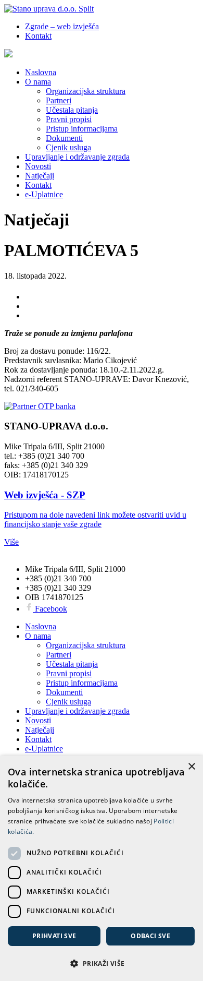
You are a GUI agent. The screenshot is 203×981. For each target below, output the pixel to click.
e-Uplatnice (44, 194)
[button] (101, 963)
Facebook (50, 608)
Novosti (38, 166)
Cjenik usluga (68, 147)
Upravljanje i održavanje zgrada (77, 156)
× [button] (191, 767)
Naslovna (40, 72)
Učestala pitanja (72, 109)
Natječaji (39, 175)
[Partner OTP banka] (101, 406)
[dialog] (101, 868)
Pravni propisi (69, 119)
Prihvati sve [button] (54, 935)
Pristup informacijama (82, 128)
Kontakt (38, 35)
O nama (38, 81)
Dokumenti (64, 138)
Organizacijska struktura (85, 91)
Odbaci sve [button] (150, 935)
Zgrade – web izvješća (62, 26)
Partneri (58, 100)
